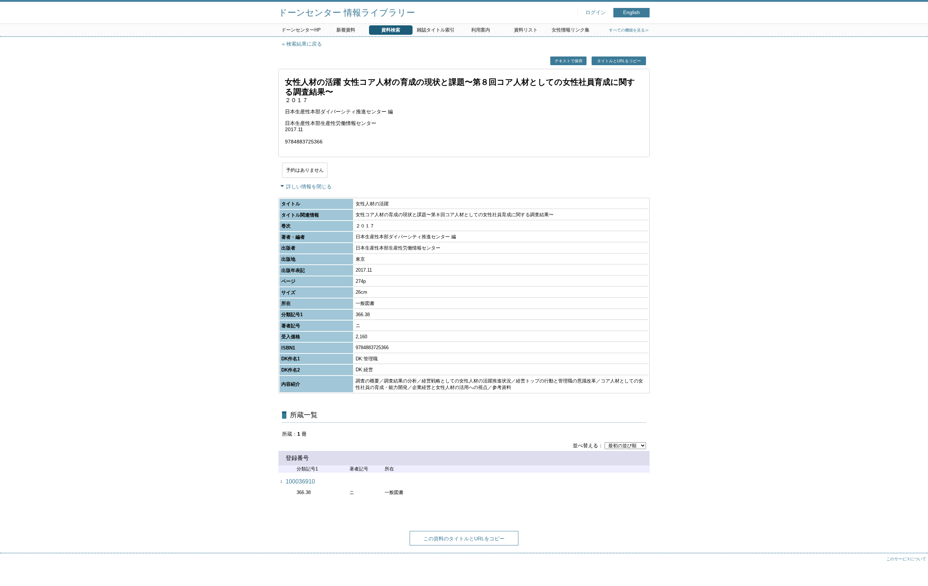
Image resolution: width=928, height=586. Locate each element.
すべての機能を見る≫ (629, 30)
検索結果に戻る (304, 44)
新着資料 (345, 30)
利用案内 (480, 30)
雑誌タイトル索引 (436, 30)
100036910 (300, 481)
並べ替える (585, 445)
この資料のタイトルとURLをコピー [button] (464, 538)
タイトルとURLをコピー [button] (619, 61)
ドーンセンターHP (301, 30)
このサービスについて (906, 559)
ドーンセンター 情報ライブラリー (346, 12)
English (631, 12)
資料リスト (526, 30)
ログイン (595, 12)
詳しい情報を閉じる (309, 186)
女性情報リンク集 (570, 30)
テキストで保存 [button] (569, 61)
